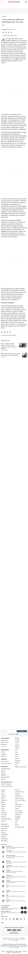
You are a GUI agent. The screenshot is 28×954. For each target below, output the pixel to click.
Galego (16, 734)
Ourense (17, 758)
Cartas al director (5, 761)
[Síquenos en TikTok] (20, 919)
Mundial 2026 (4, 824)
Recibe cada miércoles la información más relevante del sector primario (16, 866)
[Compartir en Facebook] (8, 32)
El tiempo (3, 821)
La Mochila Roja (19, 812)
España (3, 798)
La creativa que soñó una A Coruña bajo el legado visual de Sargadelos (10, 354)
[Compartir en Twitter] (11, 32)
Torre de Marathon (5, 826)
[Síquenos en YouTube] (17, 919)
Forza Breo (3, 836)
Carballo (17, 748)
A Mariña (17, 741)
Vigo (16, 764)
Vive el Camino (18, 810)
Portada (3, 791)
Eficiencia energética (6, 784)
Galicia (2, 793)
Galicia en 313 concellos (20, 766)
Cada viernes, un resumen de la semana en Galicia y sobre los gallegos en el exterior (16, 876)
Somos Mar (3, 814)
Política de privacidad (10, 951)
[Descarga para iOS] (22, 908)
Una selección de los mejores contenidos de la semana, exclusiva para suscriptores (15, 856)
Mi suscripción (4, 740)
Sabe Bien (17, 793)
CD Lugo (3, 832)
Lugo (16, 756)
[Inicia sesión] (26, 2)
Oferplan (3, 772)
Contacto (3, 779)
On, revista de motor (19, 827)
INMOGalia (3, 775)
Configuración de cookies (16, 952)
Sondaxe (8, 939)
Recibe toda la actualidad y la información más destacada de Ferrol (15, 886)
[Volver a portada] (14, 2)
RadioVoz (4, 939)
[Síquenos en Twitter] (6, 919)
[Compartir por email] (6, 32)
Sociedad (3, 806)
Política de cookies (18, 951)
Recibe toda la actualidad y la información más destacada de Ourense (15, 900)
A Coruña (17, 739)
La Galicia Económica (6, 818)
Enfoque (17, 808)
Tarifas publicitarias (5, 768)
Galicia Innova (18, 814)
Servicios (3, 770)
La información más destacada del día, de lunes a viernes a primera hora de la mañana (15, 847)
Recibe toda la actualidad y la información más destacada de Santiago (15, 891)
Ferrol (16, 752)
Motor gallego (4, 840)
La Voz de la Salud (19, 791)
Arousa (16, 744)
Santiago (17, 762)
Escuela (17, 825)
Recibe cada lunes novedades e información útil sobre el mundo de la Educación (16, 862)
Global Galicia (18, 796)
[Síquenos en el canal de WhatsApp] (24, 919)
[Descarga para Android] (25, 908)
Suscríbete (3, 746)
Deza (16, 750)
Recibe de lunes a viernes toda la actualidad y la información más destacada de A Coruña (15, 881)
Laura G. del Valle (4, 350)
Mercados (17, 818)
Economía (3, 796)
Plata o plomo (18, 804)
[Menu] (2, 2)
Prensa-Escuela (22, 939)
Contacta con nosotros (6, 763)
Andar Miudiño (4, 834)
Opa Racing (4, 830)
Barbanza (17, 746)
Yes (16, 823)
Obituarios (3, 816)
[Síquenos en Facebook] (2, 919)
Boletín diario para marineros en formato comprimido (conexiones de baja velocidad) (14, 871)
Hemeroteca (4, 744)
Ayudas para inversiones (6, 786)
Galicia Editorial (15, 940)
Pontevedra (17, 760)
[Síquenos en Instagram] (9, 919)
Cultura (2, 808)
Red (16, 802)
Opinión (3, 802)
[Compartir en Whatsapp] (3, 32)
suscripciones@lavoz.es (14, 933)
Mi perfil (3, 751)
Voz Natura (17, 939)
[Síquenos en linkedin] (13, 919)
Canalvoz (12, 939)
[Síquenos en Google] (2, 922)
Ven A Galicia (18, 806)
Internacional (4, 800)
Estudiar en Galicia (19, 798)
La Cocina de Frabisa (20, 800)
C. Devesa (3, 356)
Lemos (16, 754)
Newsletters (3, 754)
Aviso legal (3, 951)
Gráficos (3, 810)
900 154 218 (14, 930)
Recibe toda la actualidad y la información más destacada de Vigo (15, 896)
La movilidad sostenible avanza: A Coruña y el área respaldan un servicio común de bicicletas (9, 346)
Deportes (3, 804)
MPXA (11, 940)
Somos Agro (4, 812)
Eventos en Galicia (5, 777)
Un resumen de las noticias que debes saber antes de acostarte (16, 851)
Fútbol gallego (4, 838)
